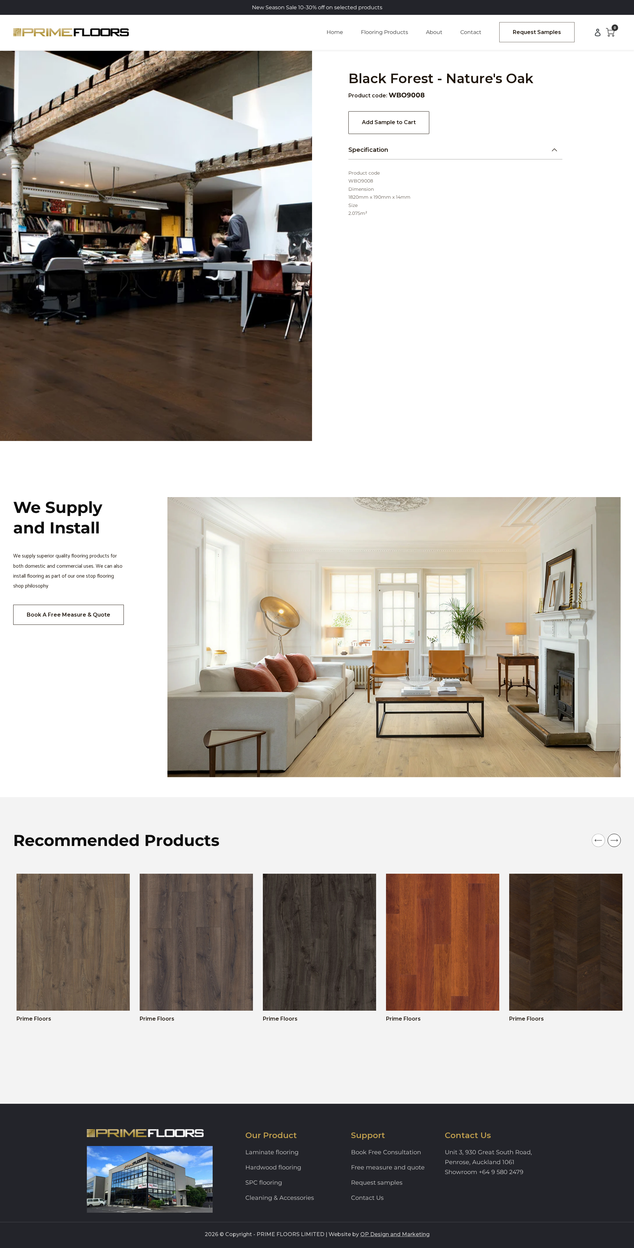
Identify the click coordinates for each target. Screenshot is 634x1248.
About (434, 32)
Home (335, 32)
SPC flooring (263, 1182)
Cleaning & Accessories (279, 1197)
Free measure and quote (388, 1167)
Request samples (377, 1182)
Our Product (271, 1135)
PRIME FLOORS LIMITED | (292, 1234)
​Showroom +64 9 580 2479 (484, 1172)
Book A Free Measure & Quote (68, 615)
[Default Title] (30, 1000)
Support (368, 1135)
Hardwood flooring (273, 1167)
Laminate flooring (272, 1152)
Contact (470, 32)
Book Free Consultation (386, 1152)
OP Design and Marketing (395, 1234)
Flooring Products (384, 32)
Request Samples (537, 32)
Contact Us (367, 1197)
